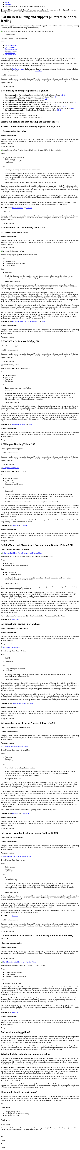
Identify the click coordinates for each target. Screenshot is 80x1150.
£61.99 (72, 108)
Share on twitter (10, 47)
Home (7, 2)
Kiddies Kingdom (32, 321)
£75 (56, 97)
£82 (46, 101)
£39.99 (59, 110)
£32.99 (63, 95)
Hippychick (22, 703)
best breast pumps (18, 69)
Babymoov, (16, 321)
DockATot (15, 424)
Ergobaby (15, 813)
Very (30, 424)
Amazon (29, 208)
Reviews (8, 4)
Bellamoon (15, 619)
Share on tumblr (10, 55)
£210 (75, 102)
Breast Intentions (17, 208)
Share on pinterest (11, 49)
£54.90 (63, 106)
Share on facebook (11, 45)
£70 (46, 99)
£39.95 (54, 104)
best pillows (38, 71)
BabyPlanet (25, 813)
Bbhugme (24, 525)
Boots (43, 321)
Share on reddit (10, 53)
